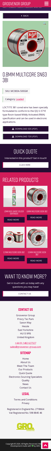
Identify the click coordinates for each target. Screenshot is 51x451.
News (25, 384)
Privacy (25, 403)
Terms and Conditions (25, 399)
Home (25, 358)
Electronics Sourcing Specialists (25, 376)
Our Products (25, 369)
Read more (13, 219)
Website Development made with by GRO (27, 444)
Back (25, 15)
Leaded (20, 99)
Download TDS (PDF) (26, 136)
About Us (25, 362)
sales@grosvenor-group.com (25, 346)
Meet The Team (25, 365)
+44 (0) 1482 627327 (25, 343)
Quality (25, 380)
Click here (24, 164)
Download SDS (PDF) (25, 128)
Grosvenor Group (17, 3)
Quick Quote (25, 373)
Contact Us (24, 293)
